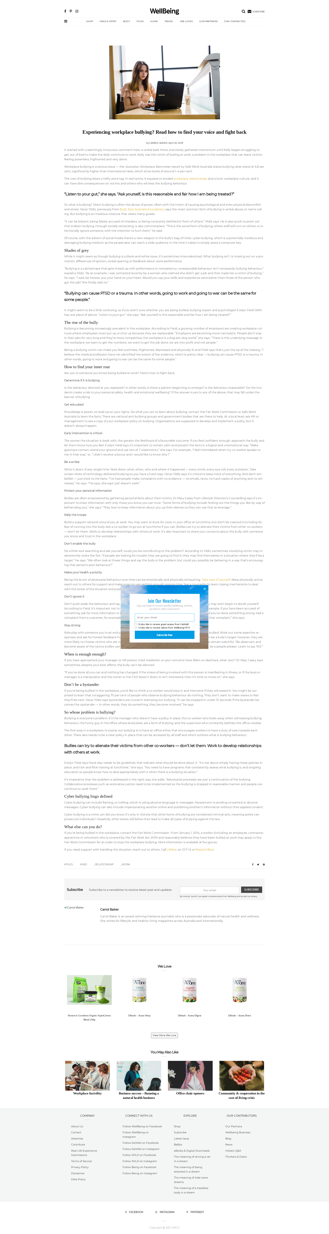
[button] (164, 600)
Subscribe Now (164, 635)
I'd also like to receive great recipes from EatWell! (163, 624)
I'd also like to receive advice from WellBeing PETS (164, 627)
